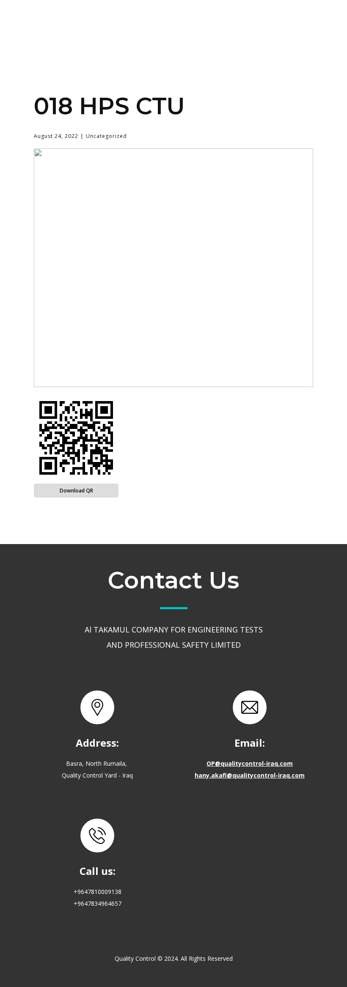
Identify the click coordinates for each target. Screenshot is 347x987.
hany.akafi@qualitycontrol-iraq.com (250, 775)
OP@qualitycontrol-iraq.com (250, 763)
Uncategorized (106, 136)
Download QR (76, 490)
